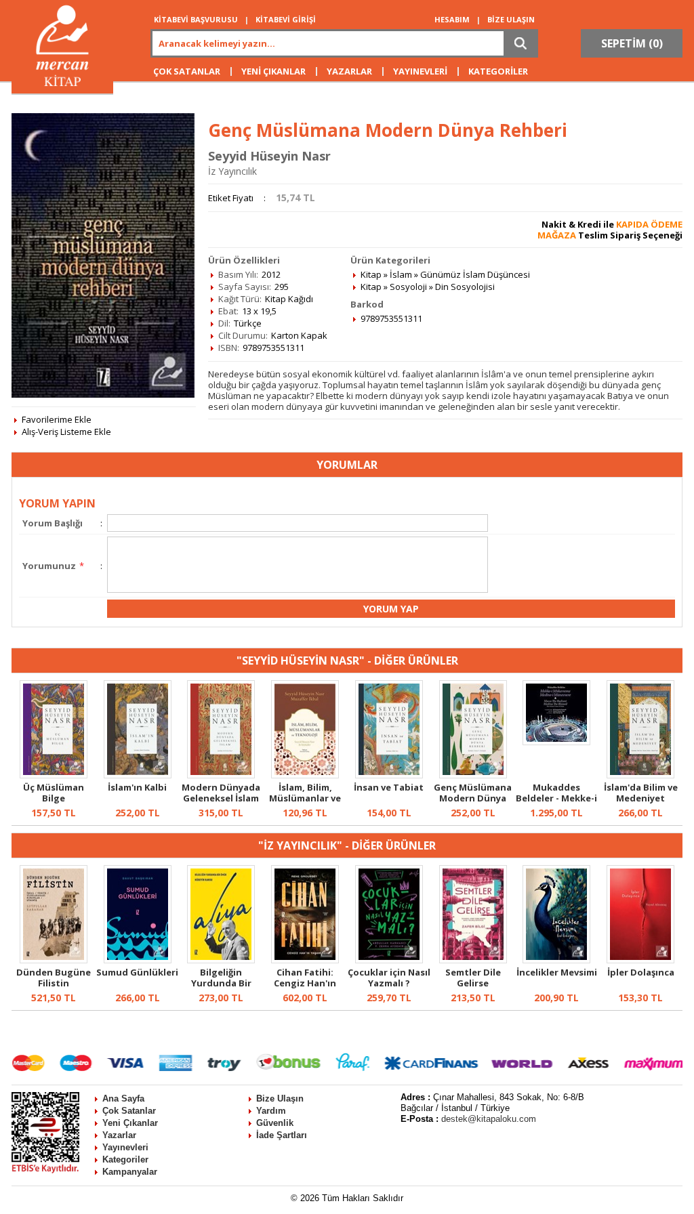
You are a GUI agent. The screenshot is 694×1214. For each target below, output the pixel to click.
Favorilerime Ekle (56, 419)
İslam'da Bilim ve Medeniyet (641, 792)
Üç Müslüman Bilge (53, 792)
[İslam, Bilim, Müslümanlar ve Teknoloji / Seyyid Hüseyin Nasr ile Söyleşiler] (305, 775)
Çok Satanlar (129, 1111)
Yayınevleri (125, 1147)
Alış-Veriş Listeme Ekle (66, 431)
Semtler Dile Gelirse (473, 977)
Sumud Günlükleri (137, 972)
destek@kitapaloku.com (488, 1119)
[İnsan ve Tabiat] (389, 775)
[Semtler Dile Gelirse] (473, 960)
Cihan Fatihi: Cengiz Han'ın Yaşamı (305, 983)
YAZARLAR (349, 71)
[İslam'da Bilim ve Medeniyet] (640, 775)
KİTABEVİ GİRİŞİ (286, 19)
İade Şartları (281, 1135)
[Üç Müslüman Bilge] (53, 775)
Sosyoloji (408, 286)
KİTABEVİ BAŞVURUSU (196, 19)
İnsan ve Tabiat (389, 787)
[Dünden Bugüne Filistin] (53, 960)
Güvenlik (274, 1123)
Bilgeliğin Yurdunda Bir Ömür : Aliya (221, 983)
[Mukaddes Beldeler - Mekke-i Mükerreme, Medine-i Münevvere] (556, 742)
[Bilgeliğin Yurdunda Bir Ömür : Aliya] (221, 960)
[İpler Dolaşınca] (640, 960)
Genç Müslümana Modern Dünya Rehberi (473, 798)
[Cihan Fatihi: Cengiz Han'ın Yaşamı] (305, 960)
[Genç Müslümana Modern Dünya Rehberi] (473, 775)
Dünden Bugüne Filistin (53, 977)
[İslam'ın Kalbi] (137, 775)
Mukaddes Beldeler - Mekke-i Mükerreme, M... (556, 798)
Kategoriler (125, 1159)
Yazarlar (119, 1135)
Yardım (271, 1111)
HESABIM (452, 19)
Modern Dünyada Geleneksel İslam (221, 792)
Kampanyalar (129, 1172)
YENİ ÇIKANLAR (273, 71)
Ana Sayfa (123, 1098)
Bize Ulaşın (280, 1098)
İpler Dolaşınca (640, 972)
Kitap (371, 274)
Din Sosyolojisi (465, 286)
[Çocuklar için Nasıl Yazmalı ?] (389, 960)
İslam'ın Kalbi (137, 787)
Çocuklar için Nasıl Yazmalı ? (389, 977)
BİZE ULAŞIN (511, 19)
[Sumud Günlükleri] (137, 960)
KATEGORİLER (498, 71)
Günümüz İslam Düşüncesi (475, 274)
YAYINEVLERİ (420, 71)
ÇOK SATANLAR (186, 71)
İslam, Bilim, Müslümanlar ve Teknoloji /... (305, 798)
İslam (401, 274)
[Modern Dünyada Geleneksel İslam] (221, 775)
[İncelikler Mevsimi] (556, 960)
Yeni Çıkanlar (130, 1123)
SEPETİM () (632, 43)
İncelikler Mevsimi (556, 972)
